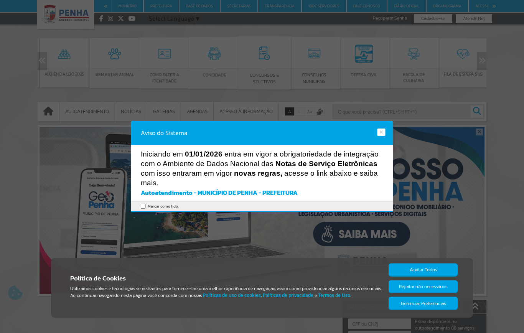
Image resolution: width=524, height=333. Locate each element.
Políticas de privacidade (288, 295)
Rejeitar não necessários (423, 286)
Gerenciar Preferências (423, 303)
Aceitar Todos (423, 269)
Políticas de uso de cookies (232, 295)
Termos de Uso (334, 295)
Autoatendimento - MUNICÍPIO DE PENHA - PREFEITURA (219, 192)
